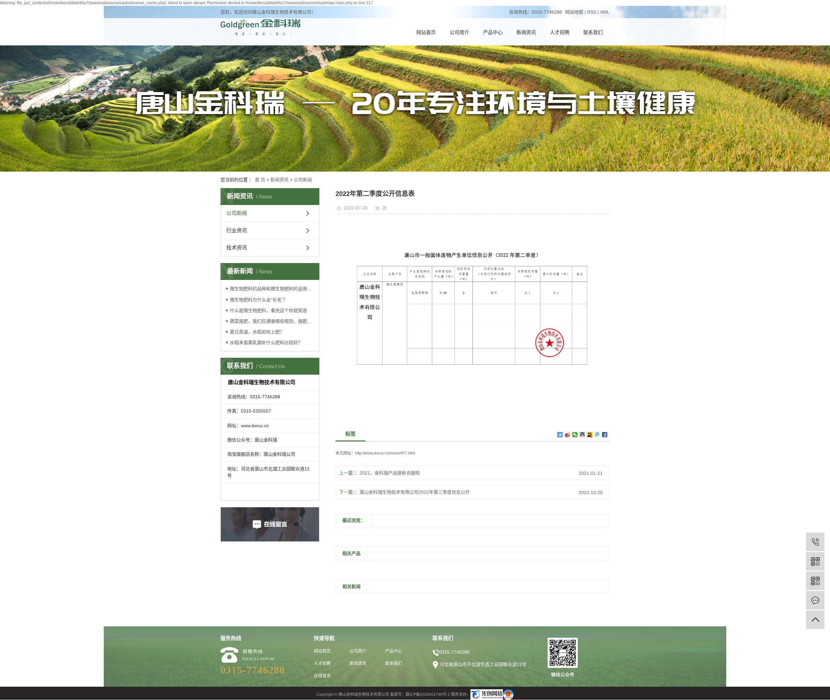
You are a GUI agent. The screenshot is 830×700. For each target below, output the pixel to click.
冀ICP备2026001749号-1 (428, 694)
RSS (591, 12)
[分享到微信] (575, 434)
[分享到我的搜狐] (590, 434)
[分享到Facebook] (605, 434)
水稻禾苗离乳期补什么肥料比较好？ (266, 342)
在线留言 (322, 675)
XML (605, 12)
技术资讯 (236, 247)
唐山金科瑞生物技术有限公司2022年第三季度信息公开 (415, 492)
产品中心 (493, 32)
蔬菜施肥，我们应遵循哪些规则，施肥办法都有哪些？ (272, 321)
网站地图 (574, 12)
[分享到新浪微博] (567, 434)
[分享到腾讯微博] (597, 434)
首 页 (260, 179)
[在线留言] (815, 600)
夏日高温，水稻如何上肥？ (257, 331)
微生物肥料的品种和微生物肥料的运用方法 (272, 288)
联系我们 (593, 32)
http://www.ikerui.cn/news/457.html (385, 453)
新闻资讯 (526, 32)
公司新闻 (303, 179)
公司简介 (459, 32)
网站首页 (426, 32)
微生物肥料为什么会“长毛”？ (259, 299)
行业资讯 (236, 230)
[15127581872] (815, 542)
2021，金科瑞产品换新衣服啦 (390, 473)
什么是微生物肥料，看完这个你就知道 (268, 310)
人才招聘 (559, 32)
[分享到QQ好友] (582, 434)
